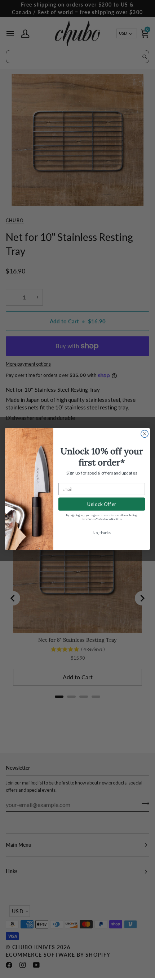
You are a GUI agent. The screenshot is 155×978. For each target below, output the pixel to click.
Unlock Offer (101, 504)
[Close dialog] (144, 433)
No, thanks (102, 532)
